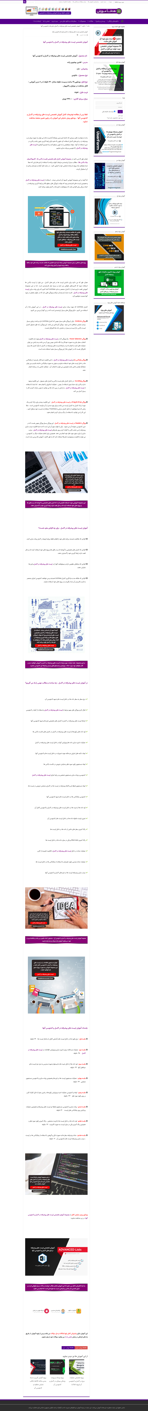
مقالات (91, 21)
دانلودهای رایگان (113, 21)
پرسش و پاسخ (100, 21)
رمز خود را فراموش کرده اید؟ (115, 118)
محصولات (82, 21)
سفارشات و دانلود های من (68, 21)
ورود (110, 2)
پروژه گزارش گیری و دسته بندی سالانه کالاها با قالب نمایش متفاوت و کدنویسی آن (38, 1382)
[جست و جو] (24, 1)
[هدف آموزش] (74, 11)
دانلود (83, 26)
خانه (122, 21)
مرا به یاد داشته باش (108, 111)
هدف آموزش (83, 35)
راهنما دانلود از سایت (65, 2)
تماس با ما (46, 21)
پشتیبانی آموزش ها (93, 2)
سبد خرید (103, 2)
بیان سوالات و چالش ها (79, 2)
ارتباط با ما (37, 21)
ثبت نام (120, 115)
